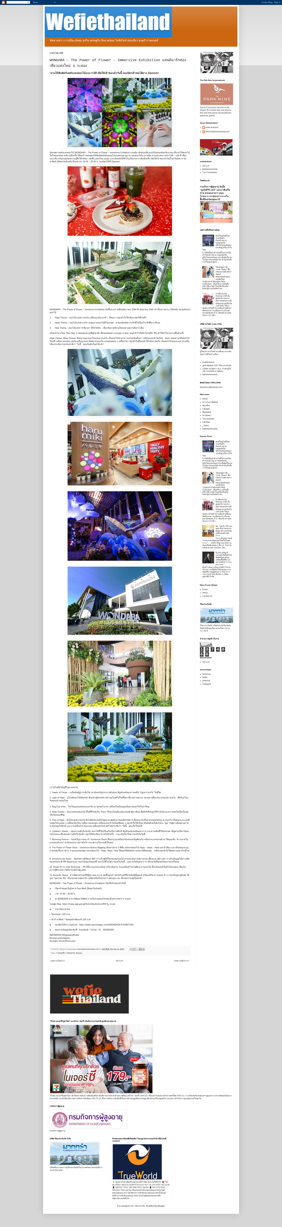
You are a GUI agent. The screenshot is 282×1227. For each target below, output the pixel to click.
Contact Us (207, 596)
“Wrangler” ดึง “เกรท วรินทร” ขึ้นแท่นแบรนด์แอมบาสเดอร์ (224, 270)
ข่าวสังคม (206, 415)
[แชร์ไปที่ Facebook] (140, 949)
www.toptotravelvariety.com (218, 131)
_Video (205, 425)
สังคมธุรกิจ (71, 953)
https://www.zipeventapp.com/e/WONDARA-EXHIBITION (106, 924)
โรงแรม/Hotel (208, 419)
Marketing (206, 412)
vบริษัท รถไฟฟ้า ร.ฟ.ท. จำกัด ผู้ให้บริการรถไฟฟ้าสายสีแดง (216, 370)
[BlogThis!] (134, 949)
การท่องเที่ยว (61, 953)
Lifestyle (206, 409)
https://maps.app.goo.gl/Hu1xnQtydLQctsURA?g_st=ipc (88, 904)
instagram (206, 684)
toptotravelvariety (210, 169)
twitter (205, 677)
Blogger (161, 1206)
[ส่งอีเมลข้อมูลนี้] (131, 949)
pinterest (206, 680)
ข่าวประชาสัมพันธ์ (210, 402)
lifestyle (79, 953)
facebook (206, 674)
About (205, 593)
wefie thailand (212, 127)
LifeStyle (206, 422)
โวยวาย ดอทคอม (209, 172)
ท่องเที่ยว (206, 405)
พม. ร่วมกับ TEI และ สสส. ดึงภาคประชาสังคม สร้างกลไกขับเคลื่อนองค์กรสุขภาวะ (224, 531)
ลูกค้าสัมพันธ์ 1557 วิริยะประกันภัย (216, 365)
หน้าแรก (119, 961)
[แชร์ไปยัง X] (137, 949)
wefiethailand (208, 362)
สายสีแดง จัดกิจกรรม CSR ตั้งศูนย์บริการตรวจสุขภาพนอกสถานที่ (223, 297)
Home (205, 399)
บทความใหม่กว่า (57, 961)
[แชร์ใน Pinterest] (143, 949)
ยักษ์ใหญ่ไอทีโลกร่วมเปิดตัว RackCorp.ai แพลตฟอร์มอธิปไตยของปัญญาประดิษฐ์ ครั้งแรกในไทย (217, 243)
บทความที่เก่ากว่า (181, 961)
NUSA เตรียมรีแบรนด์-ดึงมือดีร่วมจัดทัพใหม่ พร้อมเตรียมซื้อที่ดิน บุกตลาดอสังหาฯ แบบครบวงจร (224, 559)
